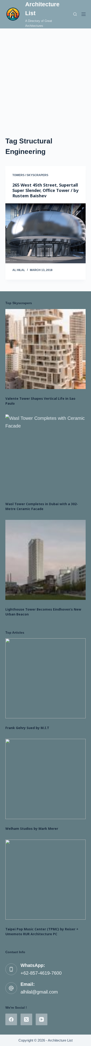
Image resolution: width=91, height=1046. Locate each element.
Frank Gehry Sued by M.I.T (27, 728)
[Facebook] (11, 1019)
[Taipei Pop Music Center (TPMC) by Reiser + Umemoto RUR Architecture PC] (45, 880)
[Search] (75, 14)
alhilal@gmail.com (39, 991)
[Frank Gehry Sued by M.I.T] (45, 678)
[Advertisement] (45, 76)
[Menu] (83, 14)
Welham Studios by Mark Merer (31, 828)
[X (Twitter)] (26, 1019)
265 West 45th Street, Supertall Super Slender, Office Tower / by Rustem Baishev (45, 190)
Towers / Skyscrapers (30, 175)
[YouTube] (41, 1019)
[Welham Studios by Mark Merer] (45, 779)
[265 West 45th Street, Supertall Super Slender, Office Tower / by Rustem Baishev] (45, 233)
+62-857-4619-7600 (41, 973)
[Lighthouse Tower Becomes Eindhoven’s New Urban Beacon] (45, 560)
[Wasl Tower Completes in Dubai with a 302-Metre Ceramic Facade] (45, 454)
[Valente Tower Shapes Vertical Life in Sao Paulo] (45, 349)
